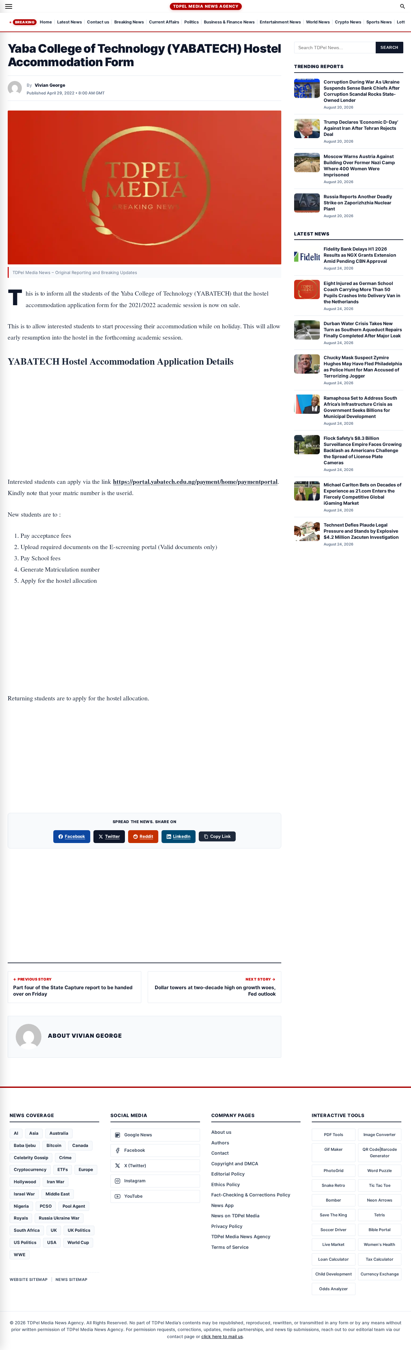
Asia (34, 1133)
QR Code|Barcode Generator (380, 1152)
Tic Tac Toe (379, 1185)
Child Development (333, 1274)
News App (222, 1205)
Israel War (24, 1193)
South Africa (27, 1230)
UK (54, 1230)
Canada (80, 1145)
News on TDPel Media (235, 1215)
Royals (21, 1218)
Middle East (58, 1193)
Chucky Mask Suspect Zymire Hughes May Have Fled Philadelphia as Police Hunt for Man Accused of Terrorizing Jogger (363, 366)
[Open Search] (402, 6)
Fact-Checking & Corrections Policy (250, 1194)
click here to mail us (222, 1336)
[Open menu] (8, 6)
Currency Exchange (380, 1274)
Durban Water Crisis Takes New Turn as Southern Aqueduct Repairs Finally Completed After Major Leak (363, 329)
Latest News (69, 22)
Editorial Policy (228, 1174)
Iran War (55, 1181)
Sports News (379, 22)
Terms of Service (230, 1247)
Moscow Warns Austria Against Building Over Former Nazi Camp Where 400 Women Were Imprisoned (359, 165)
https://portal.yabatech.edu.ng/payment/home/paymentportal (195, 481)
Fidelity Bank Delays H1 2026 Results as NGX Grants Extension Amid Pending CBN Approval (360, 255)
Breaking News (129, 22)
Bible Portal (379, 1229)
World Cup (78, 1242)
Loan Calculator (333, 1259)
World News (318, 22)
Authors (220, 1142)
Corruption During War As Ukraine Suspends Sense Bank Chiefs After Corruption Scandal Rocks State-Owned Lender (362, 91)
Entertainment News (280, 22)
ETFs (62, 1169)
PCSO (46, 1206)
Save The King (333, 1214)
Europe (86, 1169)
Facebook (75, 836)
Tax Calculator (379, 1259)
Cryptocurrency (30, 1169)
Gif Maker (333, 1149)
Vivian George (50, 85)
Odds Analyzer (333, 1288)
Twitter (112, 836)
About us (221, 1132)
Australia (58, 1133)
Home (46, 22)
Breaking (24, 22)
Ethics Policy (225, 1184)
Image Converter (379, 1134)
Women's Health (379, 1244)
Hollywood (25, 1181)
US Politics (25, 1242)
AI (16, 1133)
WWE (19, 1254)
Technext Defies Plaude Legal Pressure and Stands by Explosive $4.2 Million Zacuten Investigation (361, 531)
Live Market (333, 1244)
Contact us (98, 22)
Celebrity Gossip (31, 1157)
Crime (65, 1157)
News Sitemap (72, 1279)
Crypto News (348, 22)
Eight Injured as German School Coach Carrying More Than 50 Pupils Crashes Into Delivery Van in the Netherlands (362, 292)
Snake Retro (333, 1185)
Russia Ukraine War (59, 1218)
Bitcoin (54, 1145)
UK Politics (79, 1230)
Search (389, 47)
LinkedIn (182, 836)
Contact (220, 1153)
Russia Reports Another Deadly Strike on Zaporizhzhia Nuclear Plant (358, 202)
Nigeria (21, 1206)
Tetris (379, 1214)
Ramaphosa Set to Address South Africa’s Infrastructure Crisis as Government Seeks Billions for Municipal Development (360, 407)
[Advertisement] (144, 402)
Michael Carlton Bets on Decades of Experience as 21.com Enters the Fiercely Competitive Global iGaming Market (362, 493)
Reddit (146, 836)
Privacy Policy (226, 1226)
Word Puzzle (379, 1170)
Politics (191, 22)
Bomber (333, 1200)
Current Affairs (164, 22)
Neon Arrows (379, 1200)
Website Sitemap (29, 1279)
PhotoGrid (334, 1170)
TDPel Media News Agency (205, 6)
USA (52, 1242)
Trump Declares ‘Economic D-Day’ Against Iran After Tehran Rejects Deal (361, 128)
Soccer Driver (333, 1229)
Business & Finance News (229, 22)
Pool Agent (74, 1206)
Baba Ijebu (25, 1145)
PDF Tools (333, 1134)
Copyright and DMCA (234, 1163)
